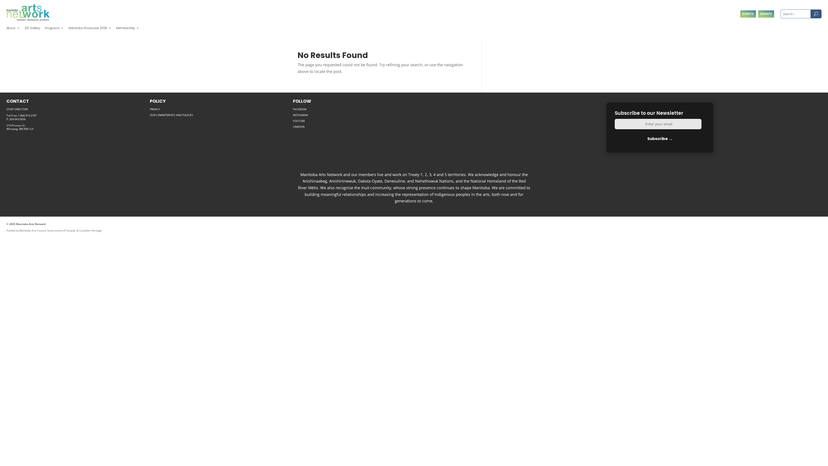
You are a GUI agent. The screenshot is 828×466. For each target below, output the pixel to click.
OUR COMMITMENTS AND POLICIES (171, 115)
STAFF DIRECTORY (17, 109)
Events (748, 14)
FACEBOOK (299, 109)
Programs (52, 28)
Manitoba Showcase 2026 (88, 28)
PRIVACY (155, 109)
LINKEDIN (298, 127)
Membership (125, 28)
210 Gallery (32, 28)
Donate (766, 14)
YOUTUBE (299, 121)
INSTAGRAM (300, 115)
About (11, 28)
